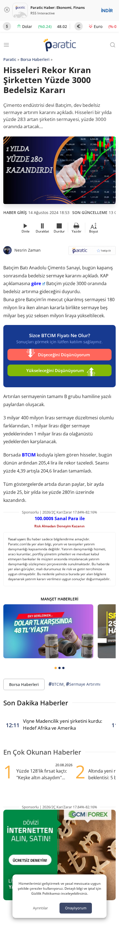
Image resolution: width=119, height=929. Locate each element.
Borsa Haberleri (35, 59)
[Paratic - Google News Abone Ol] (92, 252)
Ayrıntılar (40, 907)
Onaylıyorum (75, 908)
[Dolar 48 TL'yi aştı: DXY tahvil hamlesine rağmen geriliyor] (48, 631)
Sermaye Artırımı (83, 684)
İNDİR (107, 10)
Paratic (9, 59)
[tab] (56, 668)
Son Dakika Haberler (35, 702)
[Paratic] (59, 45)
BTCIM (29, 455)
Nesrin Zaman (27, 250)
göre (36, 283)
